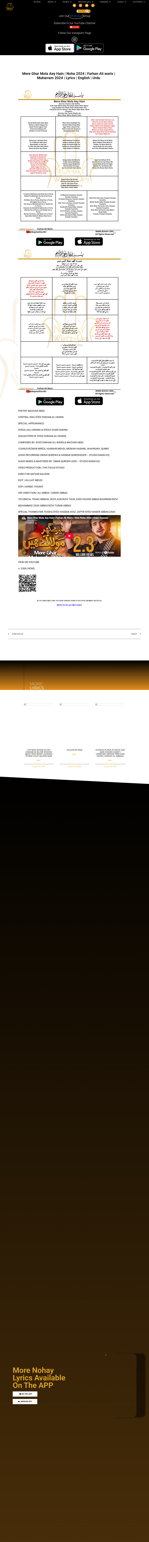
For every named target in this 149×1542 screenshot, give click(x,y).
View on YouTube (28, 562)
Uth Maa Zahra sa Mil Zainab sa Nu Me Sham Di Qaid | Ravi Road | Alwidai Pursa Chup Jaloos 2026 (38, 753)
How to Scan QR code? (69, 604)
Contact (120, 2)
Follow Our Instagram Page (74, 33)
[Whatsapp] (80, 5)
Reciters (66, 2)
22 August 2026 (74, 750)
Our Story (37, 2)
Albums (51, 2)
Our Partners (137, 2)
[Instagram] (93, 5)
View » (39, 760)
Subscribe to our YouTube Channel (74, 23)
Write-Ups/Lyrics (84, 2)
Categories (104, 2)
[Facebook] (74, 5)
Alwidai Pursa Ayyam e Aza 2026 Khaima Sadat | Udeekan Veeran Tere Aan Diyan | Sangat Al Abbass (110, 753)
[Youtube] (86, 5)
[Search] (87, 11)
